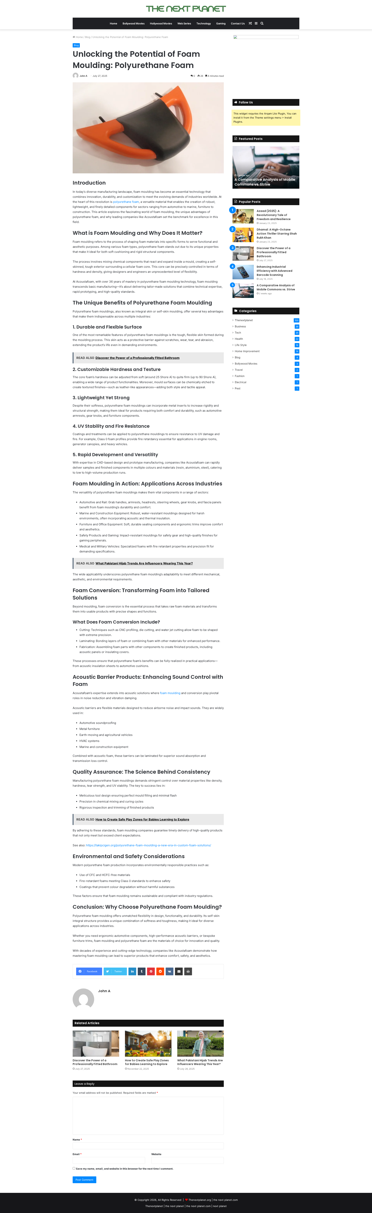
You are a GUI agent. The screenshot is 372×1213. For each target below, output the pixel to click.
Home (113, 23)
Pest (237, 388)
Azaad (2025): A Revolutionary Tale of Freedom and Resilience (274, 215)
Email (77, 1154)
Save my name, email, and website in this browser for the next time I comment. (124, 1168)
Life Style (241, 345)
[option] (265, 167)
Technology (203, 23)
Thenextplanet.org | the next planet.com (213, 1199)
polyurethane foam (126, 202)
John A (83, 75)
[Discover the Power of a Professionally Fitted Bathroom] (96, 1044)
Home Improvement (247, 351)
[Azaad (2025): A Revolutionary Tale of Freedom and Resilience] (243, 216)
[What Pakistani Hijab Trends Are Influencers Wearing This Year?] (200, 1044)
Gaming (221, 23)
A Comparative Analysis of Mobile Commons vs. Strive (264, 182)
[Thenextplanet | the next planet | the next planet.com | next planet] (186, 9)
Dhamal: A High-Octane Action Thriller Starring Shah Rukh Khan (277, 234)
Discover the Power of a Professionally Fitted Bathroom (95, 1062)
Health (239, 338)
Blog (87, 37)
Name (77, 1139)
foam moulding (170, 693)
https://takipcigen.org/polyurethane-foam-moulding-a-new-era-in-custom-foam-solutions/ (148, 845)
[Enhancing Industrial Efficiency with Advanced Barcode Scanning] (243, 272)
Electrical (240, 382)
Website (156, 1154)
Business (240, 326)
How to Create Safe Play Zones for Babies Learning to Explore (147, 1062)
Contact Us (238, 23)
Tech (238, 332)
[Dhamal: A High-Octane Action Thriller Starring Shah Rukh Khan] (243, 235)
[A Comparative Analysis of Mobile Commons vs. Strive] (243, 290)
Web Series (184, 23)
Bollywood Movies (134, 23)
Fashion (240, 376)
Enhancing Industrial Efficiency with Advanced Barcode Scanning (274, 271)
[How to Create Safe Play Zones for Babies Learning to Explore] (148, 1044)
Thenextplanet (244, 320)
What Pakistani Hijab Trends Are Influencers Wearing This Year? (200, 1062)
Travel (239, 369)
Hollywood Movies (161, 23)
